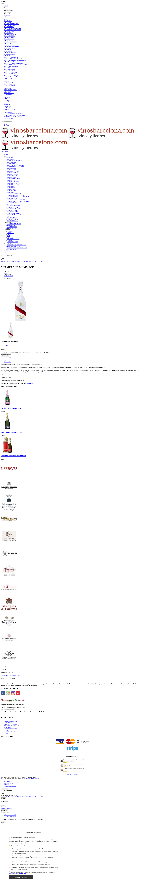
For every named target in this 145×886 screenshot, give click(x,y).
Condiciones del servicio (10, 721)
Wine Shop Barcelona (10, 786)
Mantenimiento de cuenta (10, 728)
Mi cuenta (6, 125)
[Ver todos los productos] (9, 476)
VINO (5, 19)
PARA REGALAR (9, 112)
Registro (6, 730)
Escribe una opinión (72, 774)
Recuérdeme (5, 812)
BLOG (6, 733)
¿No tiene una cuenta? (10, 815)
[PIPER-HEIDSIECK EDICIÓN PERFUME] (7, 452)
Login (5, 124)
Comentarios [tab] (7, 362)
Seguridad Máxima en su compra (12, 724)
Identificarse (30, 383)
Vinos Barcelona (8, 783)
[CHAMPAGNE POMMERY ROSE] (7, 405)
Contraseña (4, 807)
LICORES (7, 97)
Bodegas (6, 784)
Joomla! (3, 778)
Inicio (5, 273)
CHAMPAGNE (8, 276)
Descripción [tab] (7, 360)
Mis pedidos (7, 727)
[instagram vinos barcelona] (13, 695)
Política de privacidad (9, 731)
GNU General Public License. (31, 778)
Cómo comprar (8, 722)
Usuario (3, 805)
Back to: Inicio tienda (6, 357)
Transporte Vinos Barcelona (11, 725)
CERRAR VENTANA (21, 877)
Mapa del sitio (7, 781)
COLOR (6, 81)
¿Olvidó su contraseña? (7, 808)
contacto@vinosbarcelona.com (12, 675)
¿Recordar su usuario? (10, 816)
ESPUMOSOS (8, 88)
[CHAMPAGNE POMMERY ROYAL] (7, 429)
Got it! (2, 822)
